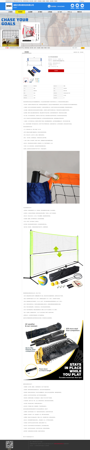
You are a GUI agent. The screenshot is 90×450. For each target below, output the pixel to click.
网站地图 (47, 445)
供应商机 (20, 11)
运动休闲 (55, 60)
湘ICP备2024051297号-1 (50, 443)
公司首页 (10, 11)
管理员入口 (43, 445)
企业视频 (30, 11)
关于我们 (40, 11)
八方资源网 (36, 445)
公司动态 (50, 11)
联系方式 (79, 11)
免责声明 (39, 445)
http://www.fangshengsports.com (28, 436)
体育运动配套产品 (60, 60)
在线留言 (56, 70)
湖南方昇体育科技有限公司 (59, 443)
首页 (78, 52)
